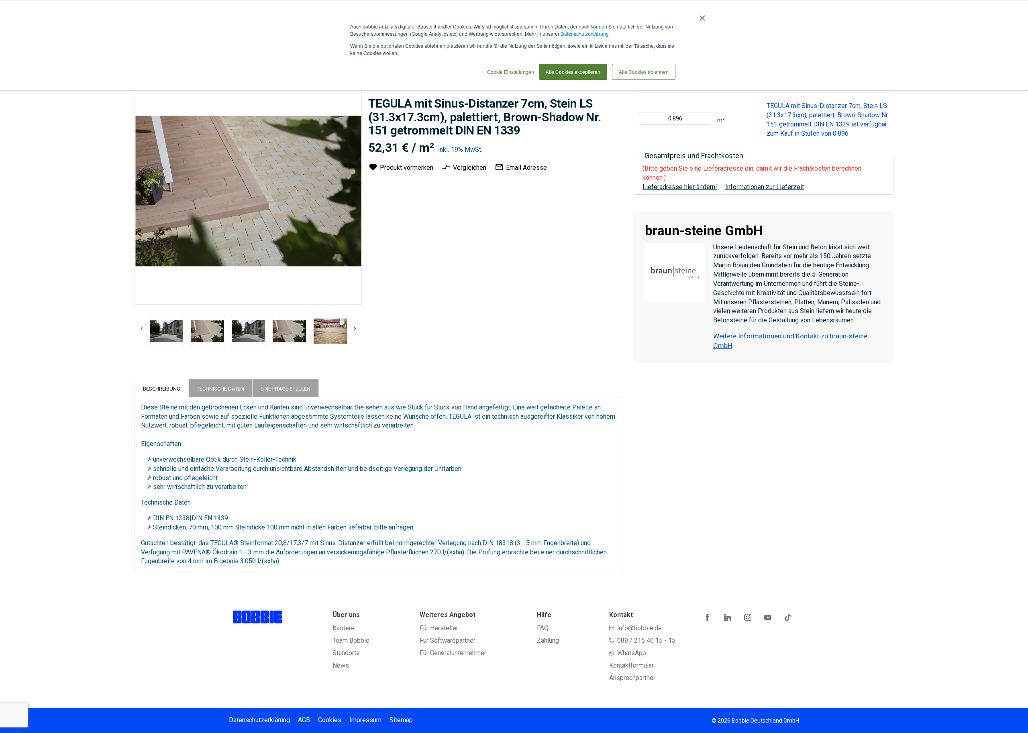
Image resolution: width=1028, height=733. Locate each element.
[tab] (162, 388)
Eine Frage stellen (285, 389)
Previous (142, 328)
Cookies (329, 720)
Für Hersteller (439, 628)
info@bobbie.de (639, 628)
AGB (304, 720)
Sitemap (401, 720)
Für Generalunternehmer (453, 653)
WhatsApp (631, 653)
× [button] (701, 15)
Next (353, 328)
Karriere (343, 628)
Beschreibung (161, 389)
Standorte (346, 653)
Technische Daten (220, 389)
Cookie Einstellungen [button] (510, 71)
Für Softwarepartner (447, 640)
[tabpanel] (166, 332)
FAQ (543, 628)
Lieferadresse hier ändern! (679, 187)
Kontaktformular (631, 665)
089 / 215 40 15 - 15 (646, 640)
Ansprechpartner (632, 678)
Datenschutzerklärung (585, 33)
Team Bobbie (350, 640)
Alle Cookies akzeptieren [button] (573, 71)
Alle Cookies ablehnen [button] (644, 71)
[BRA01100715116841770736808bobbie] (166, 331)
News (340, 665)
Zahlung (548, 640)
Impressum (365, 720)
